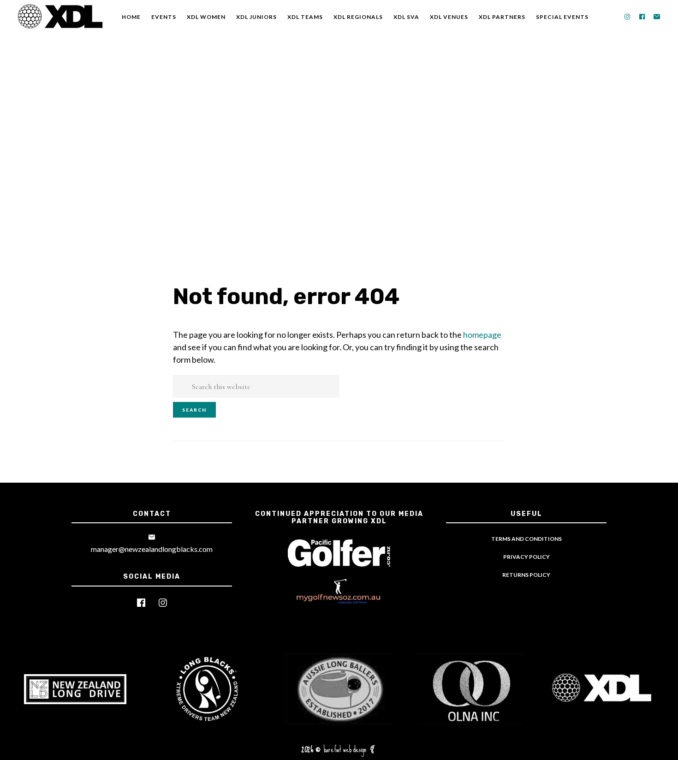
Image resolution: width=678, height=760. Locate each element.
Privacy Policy (526, 556)
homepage (482, 334)
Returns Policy (526, 574)
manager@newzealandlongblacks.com (152, 549)
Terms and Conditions (526, 538)
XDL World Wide (60, 17)
